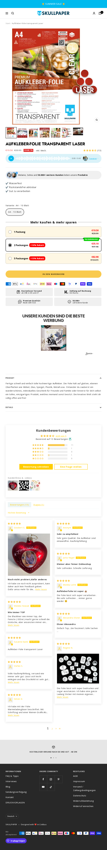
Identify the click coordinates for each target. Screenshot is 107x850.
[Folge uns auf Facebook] (43, 779)
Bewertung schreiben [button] (36, 466)
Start (8, 23)
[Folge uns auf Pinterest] (58, 779)
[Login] (94, 13)
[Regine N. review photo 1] (78, 669)
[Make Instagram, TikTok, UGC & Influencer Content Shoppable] (89, 354)
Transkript (93, 158)
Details (9, 407)
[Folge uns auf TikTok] (51, 787)
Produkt (10, 378)
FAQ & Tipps (12, 776)
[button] (90, 150)
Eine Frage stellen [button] (71, 466)
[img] (14, 523)
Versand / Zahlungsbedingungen (84, 788)
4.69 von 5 (61, 436)
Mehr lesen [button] (41, 589)
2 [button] (52, 728)
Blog (8, 786)
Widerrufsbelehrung (83, 800)
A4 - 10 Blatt (14, 211)
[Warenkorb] (100, 13)
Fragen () (38, 504)
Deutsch (10, 816)
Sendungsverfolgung (16, 791)
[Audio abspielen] (11, 158)
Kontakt (10, 797)
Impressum (79, 781)
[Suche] (12, 13)
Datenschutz (79, 795)
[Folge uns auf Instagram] (51, 779)
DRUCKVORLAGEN (15, 802)
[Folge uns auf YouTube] (43, 787)
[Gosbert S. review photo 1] (29, 554)
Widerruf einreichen (83, 806)
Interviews (11, 781)
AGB (75, 776)
